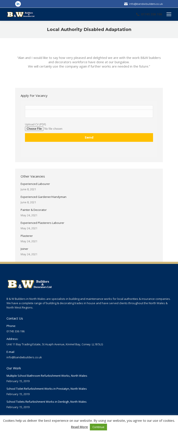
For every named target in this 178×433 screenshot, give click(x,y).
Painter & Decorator (34, 210)
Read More (79, 427)
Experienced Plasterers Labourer (42, 223)
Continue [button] (98, 427)
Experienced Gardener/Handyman (43, 197)
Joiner (24, 249)
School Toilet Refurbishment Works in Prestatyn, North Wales (47, 389)
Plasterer (27, 236)
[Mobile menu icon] (168, 14)
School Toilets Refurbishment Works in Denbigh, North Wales (47, 402)
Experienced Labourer (35, 184)
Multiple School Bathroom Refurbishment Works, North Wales (47, 376)
